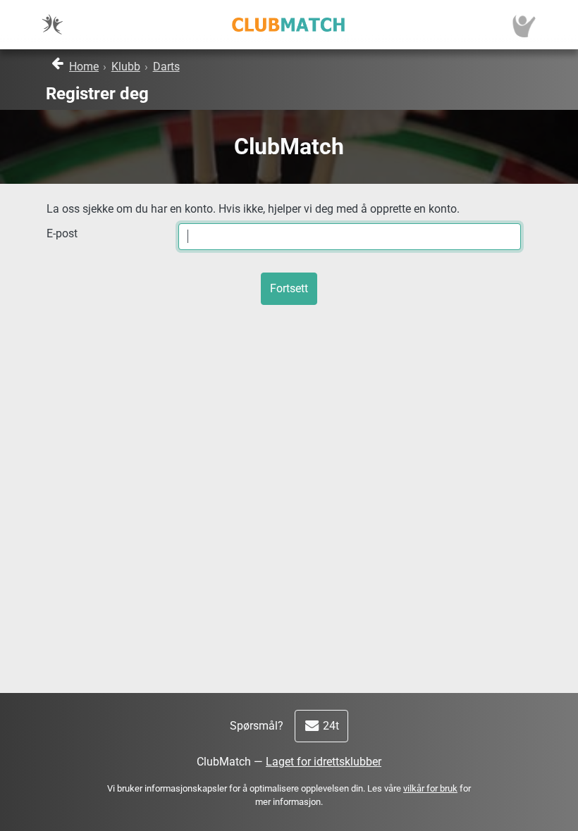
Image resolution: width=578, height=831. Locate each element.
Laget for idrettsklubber (323, 761)
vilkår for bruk (430, 788)
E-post (62, 233)
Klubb (125, 66)
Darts (166, 66)
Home (84, 66)
